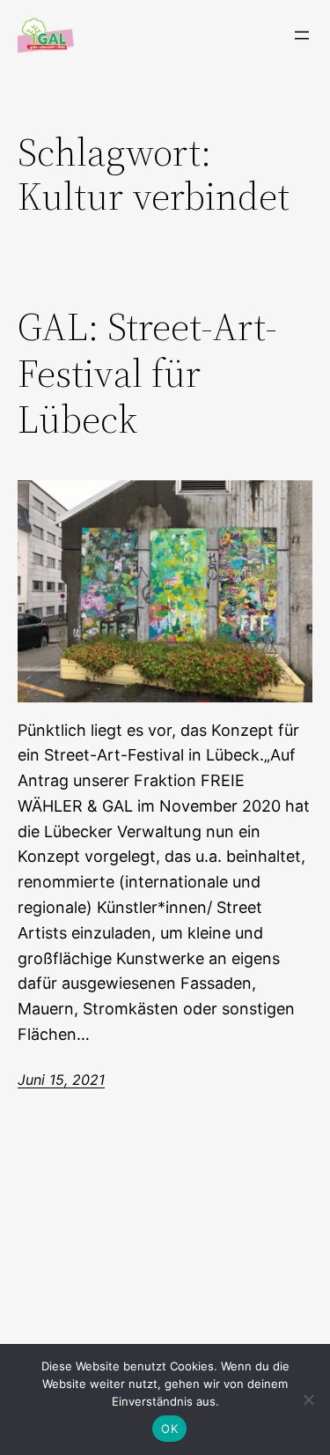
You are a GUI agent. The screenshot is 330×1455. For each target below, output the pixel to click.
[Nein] (308, 1399)
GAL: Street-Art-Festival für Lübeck (147, 373)
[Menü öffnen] (301, 35)
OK (169, 1429)
